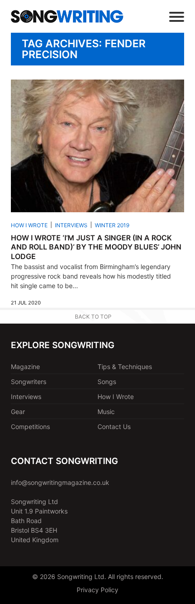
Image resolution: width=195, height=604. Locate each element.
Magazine (25, 366)
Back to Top (93, 316)
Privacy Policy (97, 590)
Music (106, 411)
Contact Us (114, 426)
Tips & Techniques (125, 366)
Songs (107, 381)
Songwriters (28, 381)
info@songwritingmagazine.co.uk (60, 482)
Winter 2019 (112, 225)
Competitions (30, 426)
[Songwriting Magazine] (67, 16)
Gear (18, 411)
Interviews (71, 225)
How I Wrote (29, 225)
